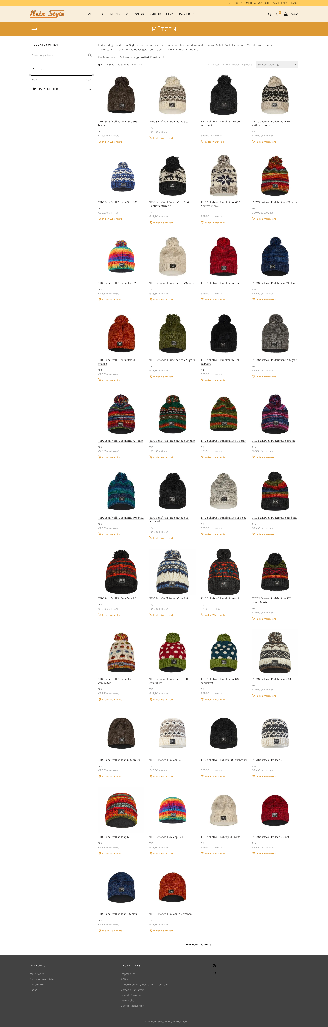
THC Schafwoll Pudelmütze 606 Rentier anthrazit (169, 204)
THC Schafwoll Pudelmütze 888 (271, 679)
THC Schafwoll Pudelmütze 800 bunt (172, 440)
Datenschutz (129, 1000)
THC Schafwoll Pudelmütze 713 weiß (171, 283)
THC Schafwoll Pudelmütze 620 (117, 283)
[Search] (269, 14)
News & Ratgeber (180, 14)
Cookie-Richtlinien (132, 1005)
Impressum (128, 974)
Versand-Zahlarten (132, 989)
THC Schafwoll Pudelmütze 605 (117, 202)
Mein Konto (235, 3)
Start (103, 64)
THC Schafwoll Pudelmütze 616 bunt (274, 202)
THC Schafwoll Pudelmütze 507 (168, 121)
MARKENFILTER (47, 89)
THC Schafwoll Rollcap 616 (114, 837)
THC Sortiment (124, 64)
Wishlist (280, 13)
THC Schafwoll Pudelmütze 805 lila (273, 440)
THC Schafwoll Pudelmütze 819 (220, 598)
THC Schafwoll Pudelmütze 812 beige (223, 517)
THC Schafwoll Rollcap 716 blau (117, 913)
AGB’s (124, 979)
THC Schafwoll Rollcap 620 (166, 837)
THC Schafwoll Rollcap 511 (268, 759)
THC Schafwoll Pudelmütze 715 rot (222, 283)
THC (100, 131)
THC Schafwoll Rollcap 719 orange (170, 913)
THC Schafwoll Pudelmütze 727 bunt (120, 440)
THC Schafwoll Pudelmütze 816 (168, 598)
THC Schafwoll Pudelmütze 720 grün (172, 360)
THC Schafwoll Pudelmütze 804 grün (223, 440)
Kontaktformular (147, 14)
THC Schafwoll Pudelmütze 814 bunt (274, 517)
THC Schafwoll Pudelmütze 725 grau (274, 360)
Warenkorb (280, 3)
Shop (101, 14)
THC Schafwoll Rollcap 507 (166, 759)
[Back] (34, 29)
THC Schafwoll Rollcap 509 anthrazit (224, 759)
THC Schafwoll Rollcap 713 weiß (220, 837)
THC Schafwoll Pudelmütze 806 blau (121, 517)
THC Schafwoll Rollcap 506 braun (119, 759)
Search (89, 55)
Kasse (294, 3)
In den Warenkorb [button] (112, 141)
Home (87, 14)
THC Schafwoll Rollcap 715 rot (270, 837)
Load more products (198, 944)
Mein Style (157, 1021)
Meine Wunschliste (257, 3)
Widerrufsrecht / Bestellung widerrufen (145, 984)
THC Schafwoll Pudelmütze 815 (117, 598)
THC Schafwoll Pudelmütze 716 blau (274, 283)
